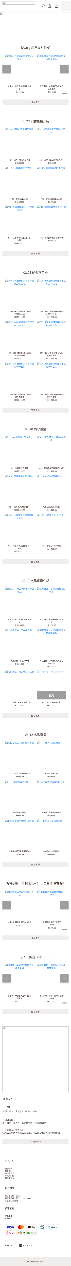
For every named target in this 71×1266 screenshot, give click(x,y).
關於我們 (8, 1168)
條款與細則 (9, 1175)
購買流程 (8, 1170)
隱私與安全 (9, 1178)
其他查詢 (8, 1218)
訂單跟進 (8, 1216)
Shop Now (36, 1141)
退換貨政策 (9, 1173)
